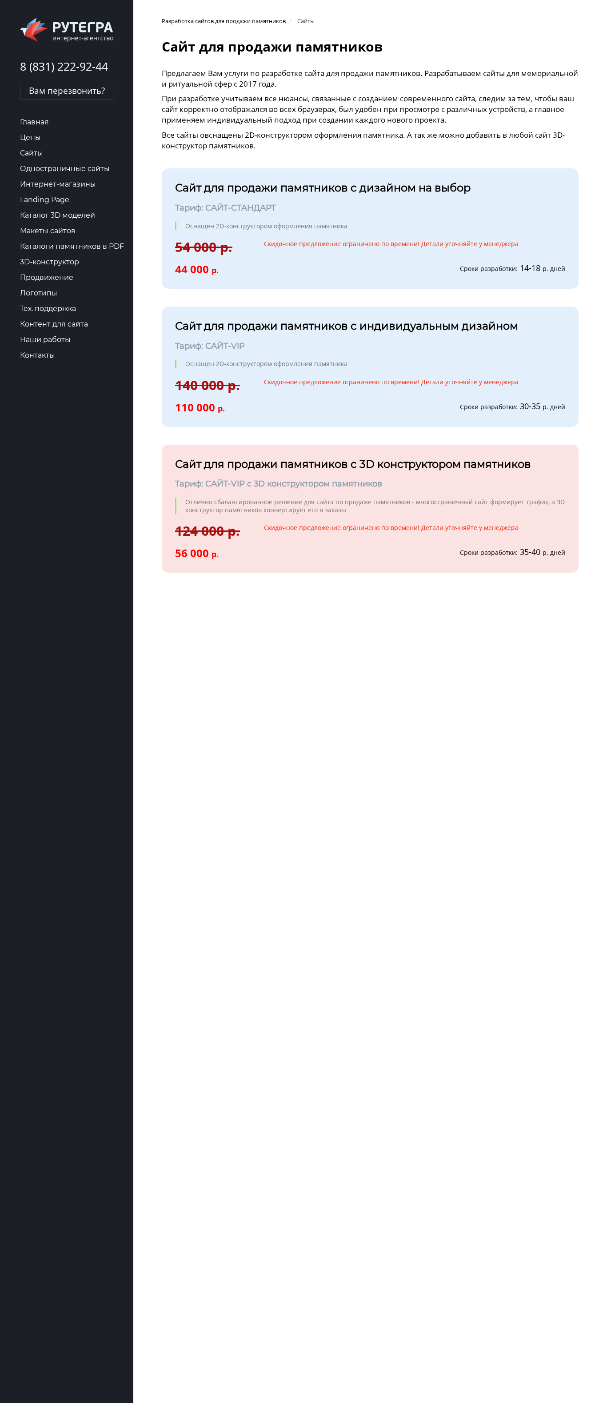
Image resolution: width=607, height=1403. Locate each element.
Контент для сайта (54, 324)
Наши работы (45, 339)
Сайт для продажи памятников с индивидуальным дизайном (346, 325)
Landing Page (44, 199)
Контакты (37, 355)
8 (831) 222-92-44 (64, 66)
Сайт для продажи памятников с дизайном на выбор (323, 187)
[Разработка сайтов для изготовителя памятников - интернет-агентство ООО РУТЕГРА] (66, 29)
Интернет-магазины (58, 184)
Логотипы (38, 293)
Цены (30, 137)
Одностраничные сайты (65, 168)
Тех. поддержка (48, 308)
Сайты (31, 153)
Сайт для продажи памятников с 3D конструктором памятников (353, 464)
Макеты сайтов (48, 231)
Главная (34, 122)
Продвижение (46, 277)
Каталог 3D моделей (57, 215)
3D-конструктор (49, 262)
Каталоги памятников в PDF (72, 246)
